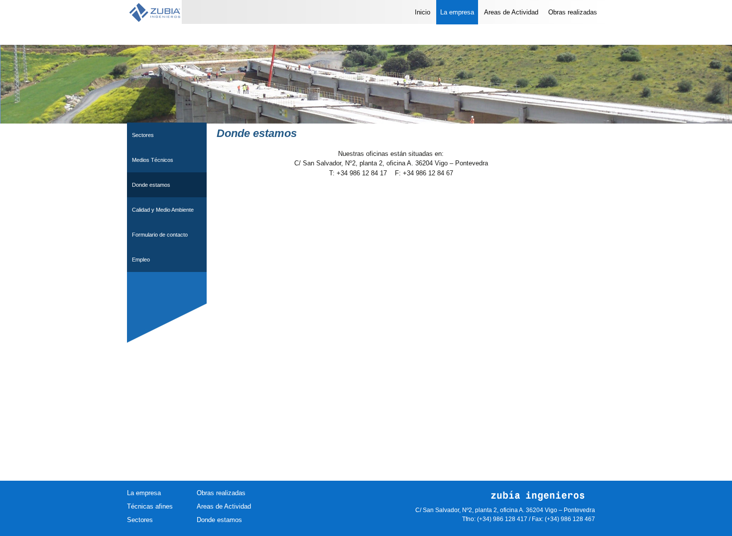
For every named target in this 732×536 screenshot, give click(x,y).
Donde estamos (151, 185)
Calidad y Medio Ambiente (163, 210)
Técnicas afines (150, 506)
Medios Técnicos (152, 160)
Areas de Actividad (511, 12)
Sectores (143, 135)
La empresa (457, 12)
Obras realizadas (572, 12)
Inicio (422, 12)
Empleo (141, 260)
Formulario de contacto (160, 235)
